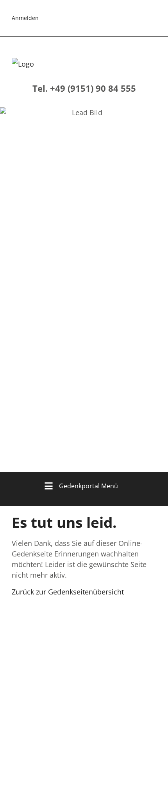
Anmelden (25, 18)
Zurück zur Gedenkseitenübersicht (68, 591)
